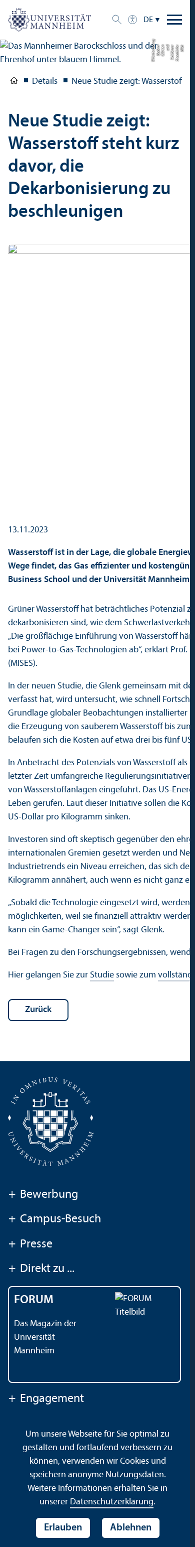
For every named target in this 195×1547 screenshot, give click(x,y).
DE (148, 20)
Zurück (38, 1010)
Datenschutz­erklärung (112, 1502)
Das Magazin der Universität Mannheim (45, 1337)
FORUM (34, 1300)
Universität (14, 82)
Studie (102, 975)
